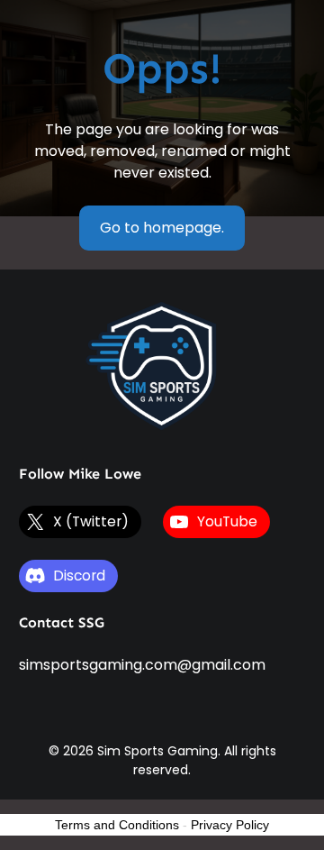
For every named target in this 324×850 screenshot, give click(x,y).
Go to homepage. (162, 227)
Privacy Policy (230, 825)
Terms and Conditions (117, 825)
